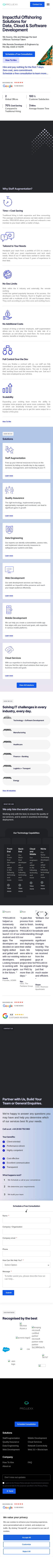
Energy (16, 780)
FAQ (30, 1462)
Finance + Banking (20, 756)
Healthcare (18, 744)
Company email (9, 1238)
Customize (26, 1544)
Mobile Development (37, 1438)
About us (7, 1466)
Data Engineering (11, 1446)
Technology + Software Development (28, 720)
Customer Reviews (18, 1018)
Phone (5, 1249)
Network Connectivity (37, 1446)
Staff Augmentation (11, 1438)
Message (7, 1271)
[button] (48, 4)
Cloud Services (35, 1442)
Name (5, 1216)
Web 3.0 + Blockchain (38, 1449)
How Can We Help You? (13, 1260)
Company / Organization (12, 1227)
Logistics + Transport (21, 768)
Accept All (26, 1537)
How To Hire (8, 1462)
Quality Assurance (11, 1442)
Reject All (26, 1551)
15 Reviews (18, 86)
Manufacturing (19, 732)
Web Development (11, 1449)
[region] (26, 1535)
